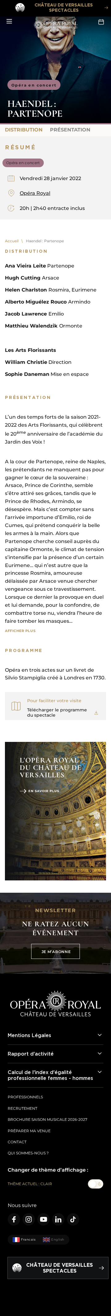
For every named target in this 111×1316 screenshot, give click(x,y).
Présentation (70, 130)
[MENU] (9, 21)
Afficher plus (20, 631)
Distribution (24, 130)
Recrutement (22, 1108)
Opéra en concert (33, 85)
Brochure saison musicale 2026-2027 (47, 1119)
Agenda (101, 21)
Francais (28, 1240)
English (57, 1240)
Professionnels (25, 1097)
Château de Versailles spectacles (64, 7)
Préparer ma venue (29, 1131)
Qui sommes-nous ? (28, 1153)
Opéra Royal (35, 193)
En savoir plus (43, 791)
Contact (17, 1142)
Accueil (11, 241)
